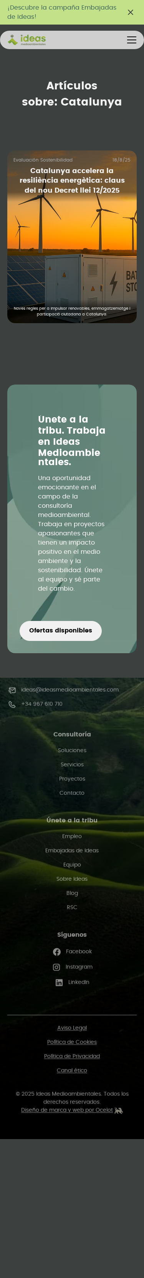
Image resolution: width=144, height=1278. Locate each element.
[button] (130, 40)
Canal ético (72, 1070)
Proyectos (72, 779)
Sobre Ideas (72, 879)
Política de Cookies (72, 1042)
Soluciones (72, 750)
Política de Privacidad (72, 1056)
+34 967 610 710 (42, 704)
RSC (72, 907)
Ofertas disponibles (60, 630)
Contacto (72, 793)
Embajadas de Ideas (72, 851)
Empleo (72, 836)
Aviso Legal (72, 1028)
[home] (36, 40)
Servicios (72, 765)
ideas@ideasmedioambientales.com (70, 690)
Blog (72, 893)
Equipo (72, 865)
